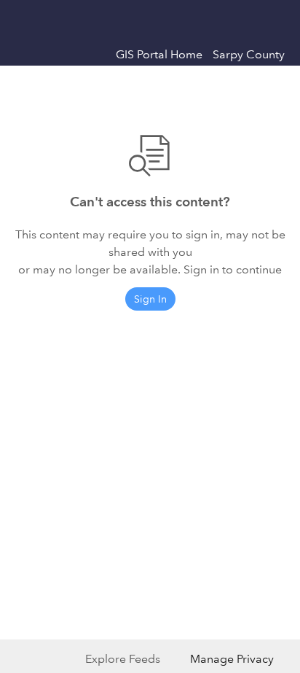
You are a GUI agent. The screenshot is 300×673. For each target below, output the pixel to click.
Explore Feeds (122, 659)
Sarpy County (249, 54)
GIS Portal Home (159, 54)
